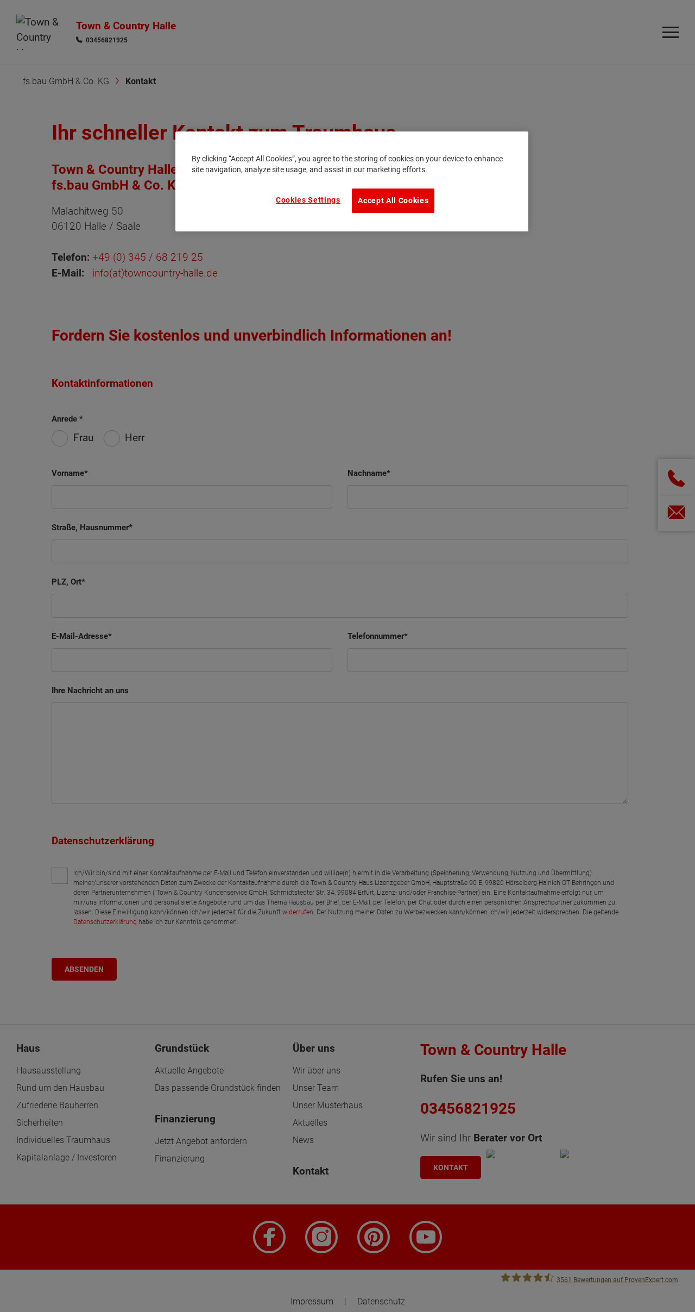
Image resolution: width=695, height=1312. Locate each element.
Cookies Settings (308, 200)
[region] (351, 181)
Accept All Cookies (393, 200)
